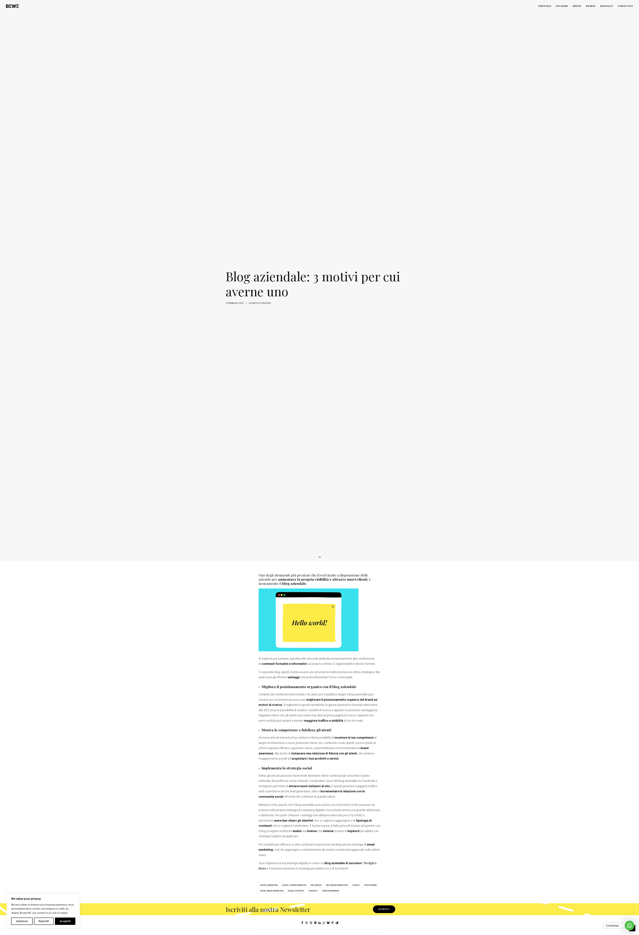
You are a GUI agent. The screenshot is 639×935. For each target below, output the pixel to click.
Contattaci (625, 6)
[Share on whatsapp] (324, 923)
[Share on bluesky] (328, 923)
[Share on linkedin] (319, 923)
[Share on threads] (311, 923)
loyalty (356, 885)
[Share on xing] (332, 923)
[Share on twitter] (307, 923)
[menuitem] (545, 6)
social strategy (296, 891)
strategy (313, 891)
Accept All (65, 921)
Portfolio (544, 6)
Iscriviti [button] (384, 909)
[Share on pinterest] (315, 923)
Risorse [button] (590, 6)
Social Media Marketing (272, 891)
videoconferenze (330, 891)
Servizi (577, 6)
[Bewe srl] (12, 6)
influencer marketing (337, 885)
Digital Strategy (261, 303)
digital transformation (294, 885)
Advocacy (606, 6)
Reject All (44, 921)
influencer (316, 885)
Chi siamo (562, 6)
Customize (22, 921)
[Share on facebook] (302, 923)
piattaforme (370, 885)
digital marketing (269, 885)
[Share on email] (337, 923)
